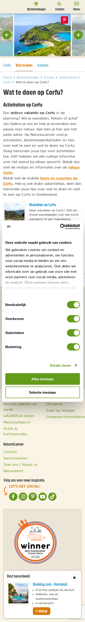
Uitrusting (54, 404)
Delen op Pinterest (64, 20)
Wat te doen (24, 65)
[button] (6, 34)
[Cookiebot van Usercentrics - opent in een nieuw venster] (60, 226)
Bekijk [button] (42, 611)
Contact (10, 452)
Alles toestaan (42, 379)
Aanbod (42, 65)
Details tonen (60, 365)
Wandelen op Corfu (42, 204)
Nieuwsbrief (13, 471)
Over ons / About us (20, 464)
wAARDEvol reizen (18, 415)
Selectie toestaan (42, 392)
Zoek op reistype (60, 410)
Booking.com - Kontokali (50, 584)
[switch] (73, 318)
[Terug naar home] (10, 6)
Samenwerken (15, 458)
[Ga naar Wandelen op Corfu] (14, 213)
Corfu (7, 65)
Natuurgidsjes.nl (16, 422)
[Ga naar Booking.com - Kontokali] (18, 593)
